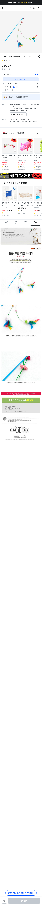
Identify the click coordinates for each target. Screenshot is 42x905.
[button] (20, 2)
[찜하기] (15, 151)
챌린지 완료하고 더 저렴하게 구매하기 (20, 893)
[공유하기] (39, 56)
